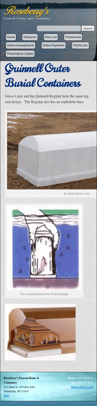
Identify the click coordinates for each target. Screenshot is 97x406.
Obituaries (29, 37)
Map (6, 395)
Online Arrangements (20, 45)
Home (11, 37)
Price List (51, 37)
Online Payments (54, 45)
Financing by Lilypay (20, 53)
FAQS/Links (80, 45)
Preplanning (73, 37)
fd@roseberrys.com (82, 387)
